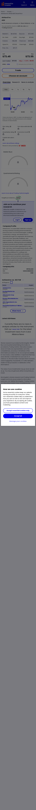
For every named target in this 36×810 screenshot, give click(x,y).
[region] (18, 405)
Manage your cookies (17, 421)
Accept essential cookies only (18, 411)
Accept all (18, 416)
